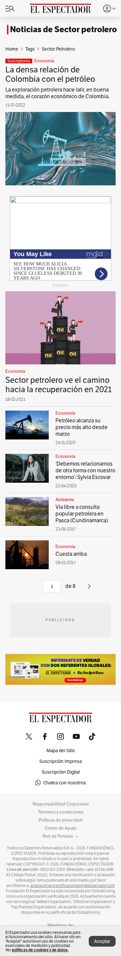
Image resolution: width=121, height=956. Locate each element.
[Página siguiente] (89, 588)
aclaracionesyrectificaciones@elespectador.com (72, 885)
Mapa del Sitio (60, 751)
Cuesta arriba (71, 553)
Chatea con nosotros (64, 783)
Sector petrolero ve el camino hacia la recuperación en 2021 (58, 385)
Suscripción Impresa (60, 761)
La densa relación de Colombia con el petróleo (50, 74)
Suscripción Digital (61, 772)
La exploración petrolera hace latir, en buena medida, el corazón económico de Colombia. (57, 93)
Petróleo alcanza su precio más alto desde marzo (81, 427)
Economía (44, 61)
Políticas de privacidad (60, 820)
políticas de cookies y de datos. (40, 949)
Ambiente (64, 499)
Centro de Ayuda (61, 828)
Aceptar (102, 941)
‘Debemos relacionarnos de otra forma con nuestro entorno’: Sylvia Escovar (85, 470)
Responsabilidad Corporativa (61, 804)
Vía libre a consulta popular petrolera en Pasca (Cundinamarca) (81, 513)
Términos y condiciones (60, 812)
